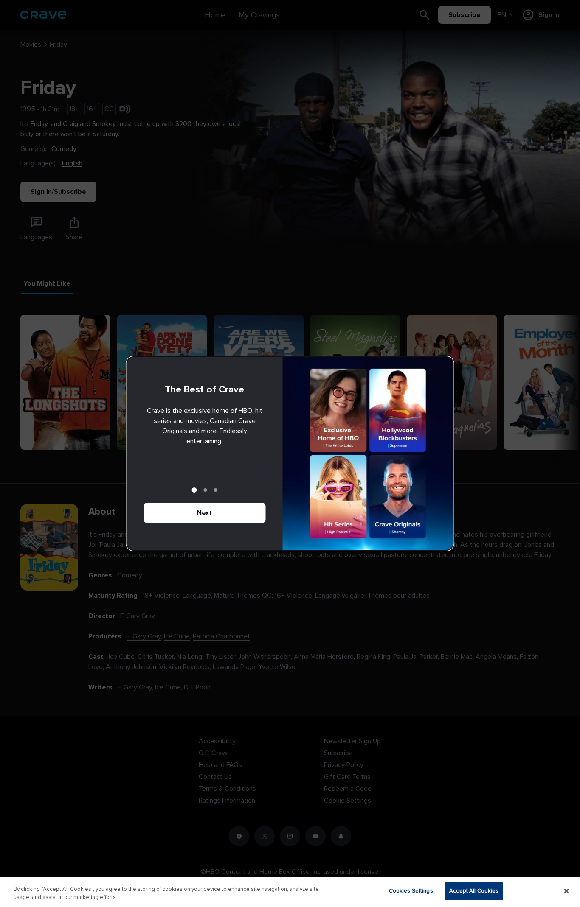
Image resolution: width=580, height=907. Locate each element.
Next (204, 513)
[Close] (566, 891)
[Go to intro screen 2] (205, 490)
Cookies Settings (411, 890)
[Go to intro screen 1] (194, 490)
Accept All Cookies (473, 890)
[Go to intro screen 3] (215, 490)
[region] (290, 892)
